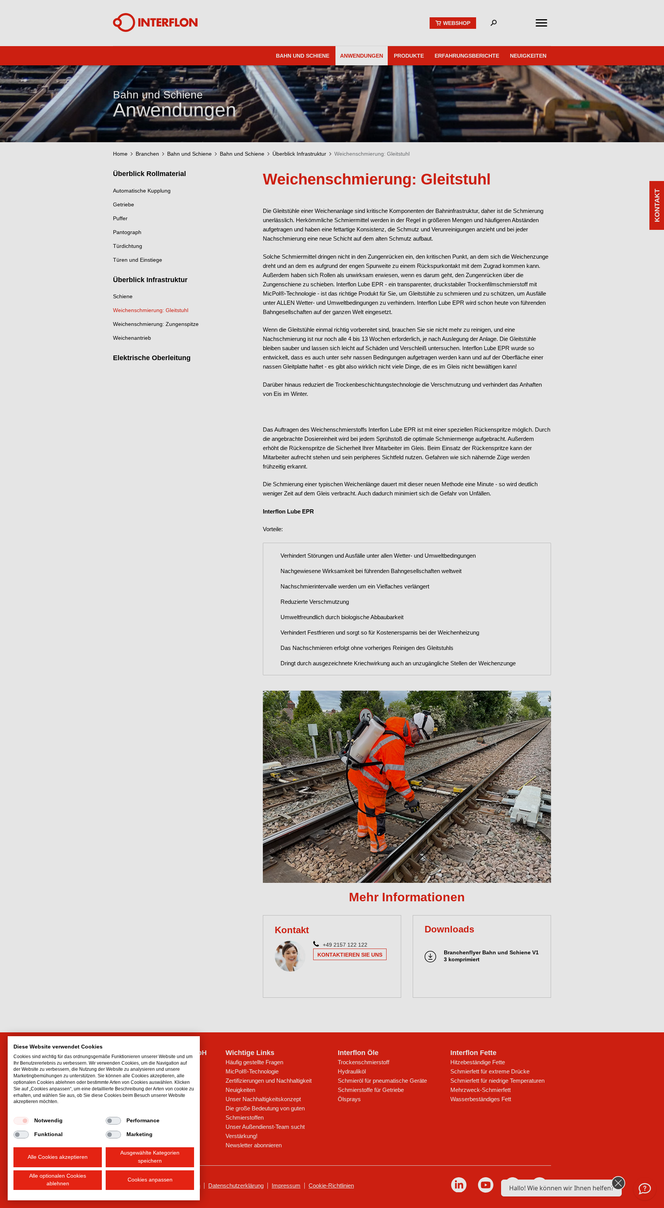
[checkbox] (21, 1121)
